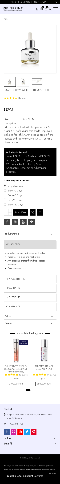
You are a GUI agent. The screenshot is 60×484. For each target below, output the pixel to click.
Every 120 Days (15, 204)
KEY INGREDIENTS (15, 279)
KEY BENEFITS (13, 244)
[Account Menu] (37, 9)
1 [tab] (28, 390)
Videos (7, 316)
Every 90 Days (15, 200)
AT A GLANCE (13, 306)
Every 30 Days (15, 190)
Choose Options (16, 384)
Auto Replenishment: (17, 180)
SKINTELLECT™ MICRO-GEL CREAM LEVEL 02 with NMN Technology (16, 369)
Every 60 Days (15, 195)
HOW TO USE (13, 288)
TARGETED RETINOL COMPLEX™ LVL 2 (44, 367)
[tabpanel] (16, 360)
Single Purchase (15, 186)
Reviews (8, 323)
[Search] (50, 9)
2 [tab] (32, 390)
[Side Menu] (55, 8)
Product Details (11, 233)
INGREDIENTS (13, 297)
